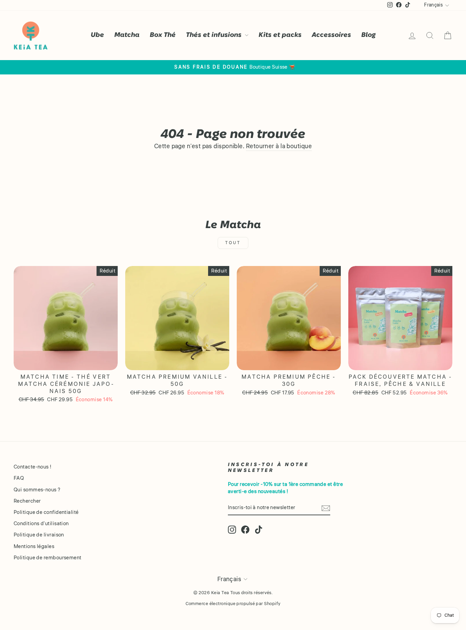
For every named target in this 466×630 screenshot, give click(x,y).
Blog (368, 35)
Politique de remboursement (48, 557)
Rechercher (27, 501)
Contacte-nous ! (33, 467)
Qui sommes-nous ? (37, 489)
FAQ (19, 478)
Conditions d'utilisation (41, 523)
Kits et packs (280, 35)
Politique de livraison (39, 534)
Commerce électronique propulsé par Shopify (233, 604)
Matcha (127, 35)
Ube (97, 35)
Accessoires (331, 35)
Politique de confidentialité (46, 512)
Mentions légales (34, 546)
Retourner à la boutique (279, 146)
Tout (233, 243)
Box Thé (163, 35)
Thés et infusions (214, 35)
